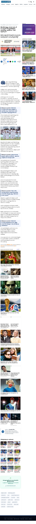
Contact (5, 518)
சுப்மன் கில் (13, 497)
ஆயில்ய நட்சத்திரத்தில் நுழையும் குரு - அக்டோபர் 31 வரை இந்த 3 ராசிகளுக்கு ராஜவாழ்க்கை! (28, 88)
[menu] (33, 2)
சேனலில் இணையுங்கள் (11, 485)
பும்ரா (8, 495)
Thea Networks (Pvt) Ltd (18, 517)
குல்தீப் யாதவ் (10, 499)
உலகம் (12, 4)
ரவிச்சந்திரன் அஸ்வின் (5, 497)
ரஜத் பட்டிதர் (16, 504)
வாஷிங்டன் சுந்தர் (10, 506)
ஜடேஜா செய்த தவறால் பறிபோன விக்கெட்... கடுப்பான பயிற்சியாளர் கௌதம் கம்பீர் (10, 156)
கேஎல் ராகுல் (3, 502)
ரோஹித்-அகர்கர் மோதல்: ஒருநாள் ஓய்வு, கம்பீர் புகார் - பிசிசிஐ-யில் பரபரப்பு (28, 76)
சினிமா (21, 4)
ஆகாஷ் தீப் (3, 506)
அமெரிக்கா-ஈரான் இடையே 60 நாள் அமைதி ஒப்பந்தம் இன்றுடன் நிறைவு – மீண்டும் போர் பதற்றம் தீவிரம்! (28, 102)
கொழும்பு (8, 4)
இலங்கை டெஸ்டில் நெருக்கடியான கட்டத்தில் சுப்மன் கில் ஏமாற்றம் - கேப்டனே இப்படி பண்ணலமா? (28, 63)
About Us (26, 518)
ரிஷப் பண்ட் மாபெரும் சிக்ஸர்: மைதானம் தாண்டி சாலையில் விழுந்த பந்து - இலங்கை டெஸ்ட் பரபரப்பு (28, 51)
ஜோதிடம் (17, 4)
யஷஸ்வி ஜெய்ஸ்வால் (15, 495)
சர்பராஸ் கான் (9, 504)
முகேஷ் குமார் (3, 499)
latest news (2, 245)
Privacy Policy (22, 518)
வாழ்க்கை (26, 4)
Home (1, 24)
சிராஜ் (18, 497)
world (14, 245)
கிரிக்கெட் (3, 4)
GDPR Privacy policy (16, 518)
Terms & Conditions (10, 518)
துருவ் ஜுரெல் (14, 502)
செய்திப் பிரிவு (4, 60)
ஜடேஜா (9, 502)
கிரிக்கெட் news (9, 244)
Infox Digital (30, 517)
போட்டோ (30, 4)
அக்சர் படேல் (17, 499)
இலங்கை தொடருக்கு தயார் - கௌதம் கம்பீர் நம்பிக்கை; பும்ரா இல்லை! (10, 456)
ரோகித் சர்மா (3, 495)
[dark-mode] (31, 1)
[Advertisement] (18, 14)
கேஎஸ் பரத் (3, 504)
